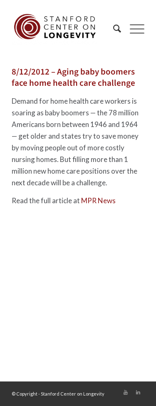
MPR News (98, 200)
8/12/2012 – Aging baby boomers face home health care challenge (73, 77)
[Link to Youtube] (125, 392)
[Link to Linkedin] (138, 392)
